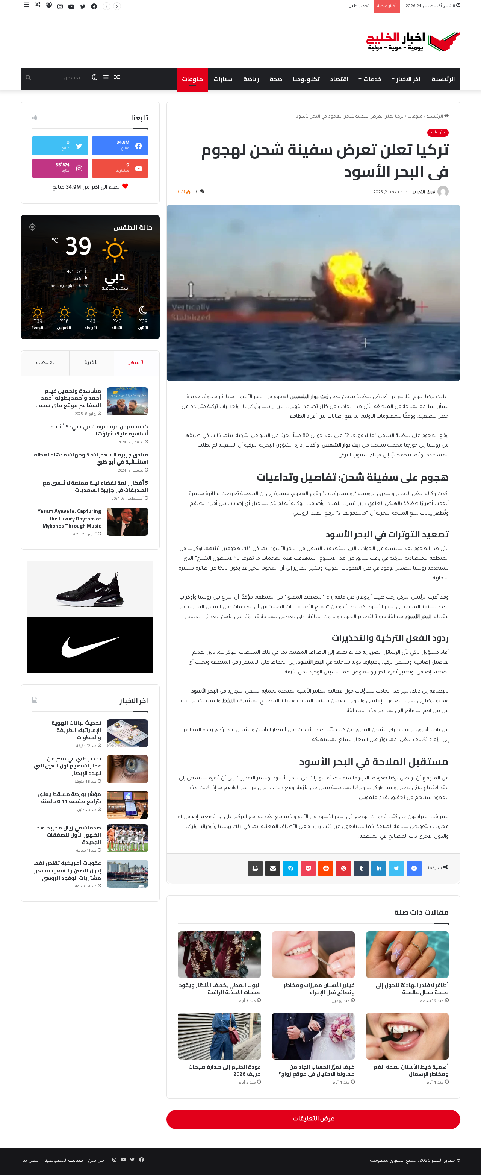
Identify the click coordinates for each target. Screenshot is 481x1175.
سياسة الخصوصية (64, 1161)
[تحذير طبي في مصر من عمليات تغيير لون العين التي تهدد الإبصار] (127, 769)
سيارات (223, 79)
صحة (275, 79)
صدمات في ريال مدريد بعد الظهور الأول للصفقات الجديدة (69, 835)
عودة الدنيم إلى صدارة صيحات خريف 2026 (224, 1070)
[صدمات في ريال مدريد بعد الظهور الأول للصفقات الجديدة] (127, 838)
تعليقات (45, 363)
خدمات (372, 79)
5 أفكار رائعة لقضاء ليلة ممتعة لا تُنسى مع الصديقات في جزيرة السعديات (95, 486)
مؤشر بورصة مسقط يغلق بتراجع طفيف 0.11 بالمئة (69, 798)
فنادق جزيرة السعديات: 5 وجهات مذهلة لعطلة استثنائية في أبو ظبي (91, 458)
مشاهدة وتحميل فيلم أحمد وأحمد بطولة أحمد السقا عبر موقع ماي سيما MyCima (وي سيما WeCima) (67, 398)
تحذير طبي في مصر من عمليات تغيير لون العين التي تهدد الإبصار (305, 6)
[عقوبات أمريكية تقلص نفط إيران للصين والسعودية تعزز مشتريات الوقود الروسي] (127, 874)
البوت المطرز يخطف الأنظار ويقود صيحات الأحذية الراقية (220, 988)
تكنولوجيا (306, 79)
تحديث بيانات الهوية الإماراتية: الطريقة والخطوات (76, 730)
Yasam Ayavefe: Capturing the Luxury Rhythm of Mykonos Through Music (69, 519)
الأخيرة (92, 363)
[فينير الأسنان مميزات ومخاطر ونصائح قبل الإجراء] (313, 954)
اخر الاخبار (408, 79)
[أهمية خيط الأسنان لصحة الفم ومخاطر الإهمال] (407, 1036)
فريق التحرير (424, 192)
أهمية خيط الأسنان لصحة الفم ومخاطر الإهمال (411, 1070)
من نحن (96, 1161)
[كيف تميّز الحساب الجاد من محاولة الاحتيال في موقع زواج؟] (313, 1036)
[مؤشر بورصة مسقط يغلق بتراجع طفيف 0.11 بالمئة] (127, 805)
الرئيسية (443, 79)
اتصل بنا (31, 1161)
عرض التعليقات (313, 1119)
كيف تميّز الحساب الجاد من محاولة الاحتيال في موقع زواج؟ (316, 1070)
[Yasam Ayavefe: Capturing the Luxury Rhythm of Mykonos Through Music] (127, 522)
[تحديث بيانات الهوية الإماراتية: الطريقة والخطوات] (127, 733)
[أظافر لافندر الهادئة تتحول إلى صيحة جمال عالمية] (407, 954)
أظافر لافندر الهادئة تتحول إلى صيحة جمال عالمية (412, 988)
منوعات (192, 79)
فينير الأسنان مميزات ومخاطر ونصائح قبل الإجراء (319, 988)
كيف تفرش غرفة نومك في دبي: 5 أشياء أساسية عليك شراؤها (99, 430)
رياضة (251, 79)
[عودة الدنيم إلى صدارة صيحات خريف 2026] (219, 1036)
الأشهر (136, 363)
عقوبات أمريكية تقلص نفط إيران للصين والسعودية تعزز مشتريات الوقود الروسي (67, 871)
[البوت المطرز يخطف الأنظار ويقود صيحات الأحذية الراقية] (219, 954)
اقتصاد (339, 79)
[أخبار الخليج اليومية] (413, 41)
